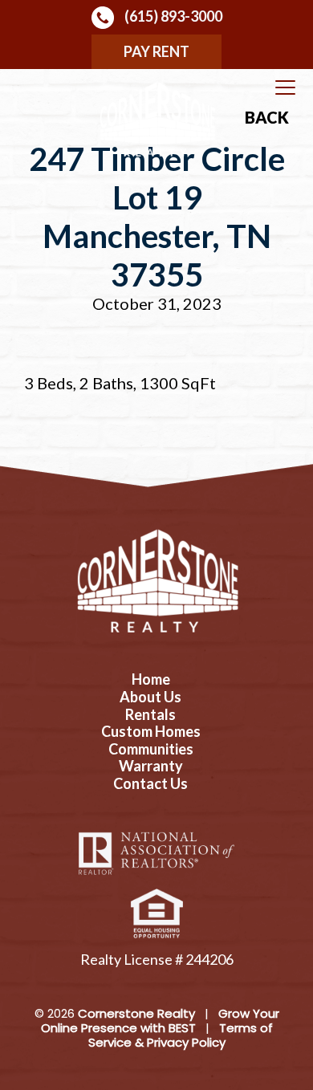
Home (151, 679)
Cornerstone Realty (136, 1013)
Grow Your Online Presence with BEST (160, 1020)
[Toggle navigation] (285, 88)
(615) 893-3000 (172, 16)
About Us (150, 697)
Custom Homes (151, 731)
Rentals (150, 714)
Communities (150, 749)
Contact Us (150, 783)
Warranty (151, 766)
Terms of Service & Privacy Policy (180, 1035)
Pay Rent (156, 51)
